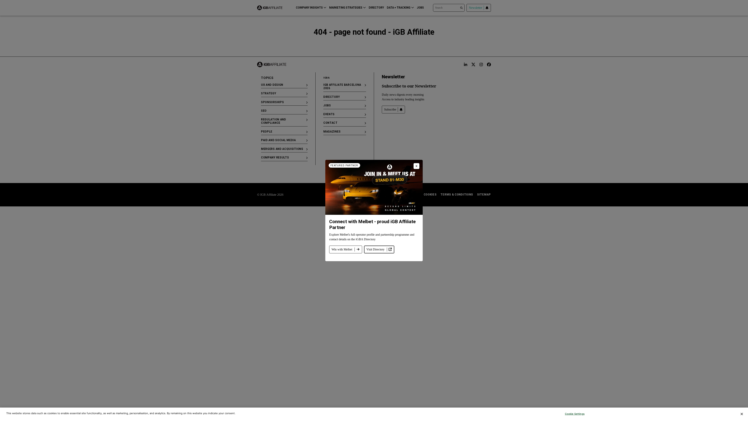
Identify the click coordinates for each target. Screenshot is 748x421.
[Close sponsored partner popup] (416, 166)
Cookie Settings (575, 413)
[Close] (741, 414)
